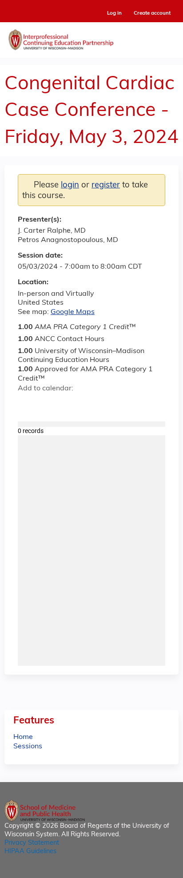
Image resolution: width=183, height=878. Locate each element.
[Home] (91, 37)
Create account (152, 13)
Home (23, 737)
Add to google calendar (27, 404)
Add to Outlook (88, 404)
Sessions (27, 746)
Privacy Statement (31, 843)
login (70, 185)
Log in (114, 13)
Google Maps (73, 312)
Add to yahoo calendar (47, 404)
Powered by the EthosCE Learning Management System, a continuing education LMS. (147, 871)
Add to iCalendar (67, 404)
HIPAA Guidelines (30, 851)
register (106, 185)
